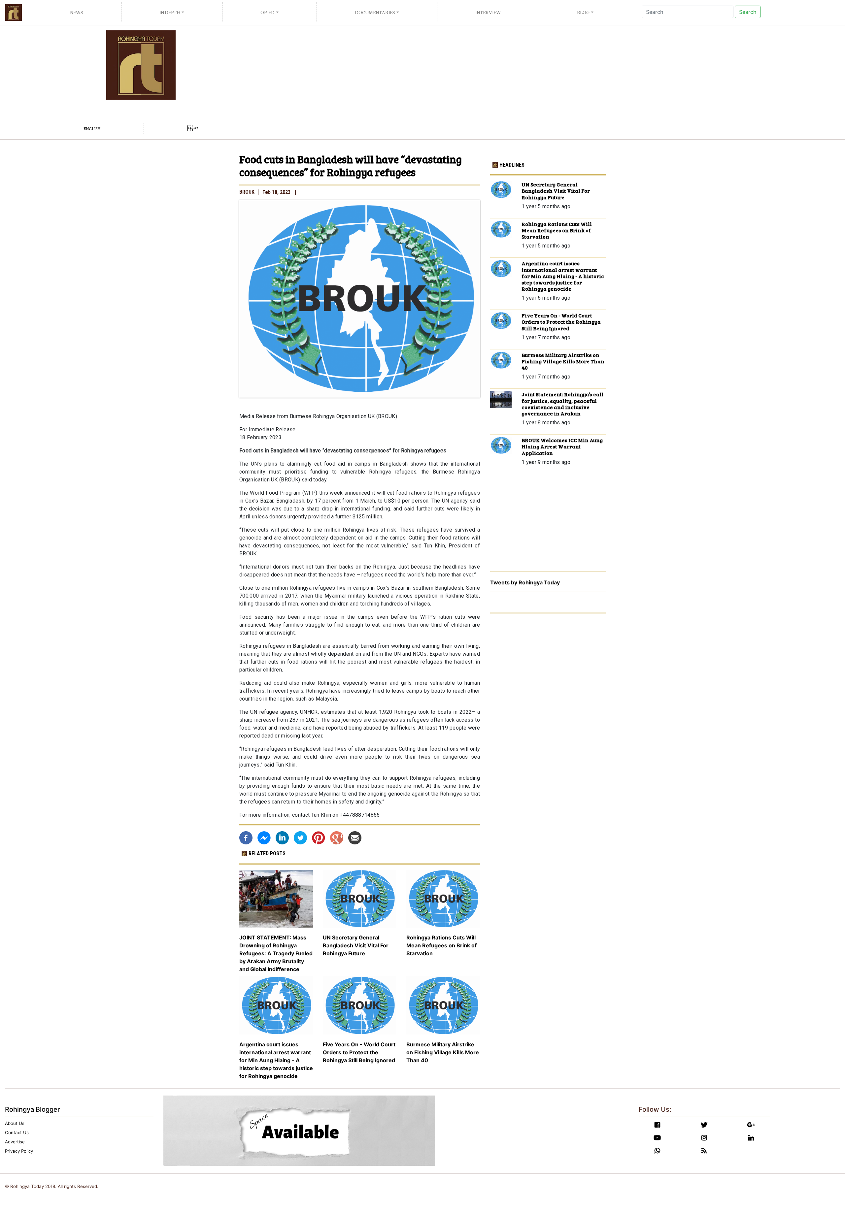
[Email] (354, 837)
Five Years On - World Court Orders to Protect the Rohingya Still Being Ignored (359, 1052)
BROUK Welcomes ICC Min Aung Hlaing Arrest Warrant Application (562, 446)
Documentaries (375, 12)
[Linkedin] (282, 837)
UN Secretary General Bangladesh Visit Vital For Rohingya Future (356, 945)
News (76, 12)
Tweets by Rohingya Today (525, 582)
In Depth (169, 12)
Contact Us (17, 1132)
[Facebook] (246, 837)
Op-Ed (267, 12)
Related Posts (267, 853)
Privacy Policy (19, 1151)
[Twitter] (300, 837)
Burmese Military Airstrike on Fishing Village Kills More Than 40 (442, 1052)
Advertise (15, 1141)
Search (747, 12)
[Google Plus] (336, 837)
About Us (14, 1123)
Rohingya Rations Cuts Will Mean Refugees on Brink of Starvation (441, 945)
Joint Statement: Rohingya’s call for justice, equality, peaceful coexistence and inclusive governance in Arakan (562, 403)
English (92, 128)
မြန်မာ (192, 128)
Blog (583, 12)
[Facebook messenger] (264, 837)
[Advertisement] (528, 76)
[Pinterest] (318, 837)
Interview (488, 12)
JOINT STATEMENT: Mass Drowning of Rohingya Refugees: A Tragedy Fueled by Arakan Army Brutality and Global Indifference (276, 953)
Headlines (511, 165)
